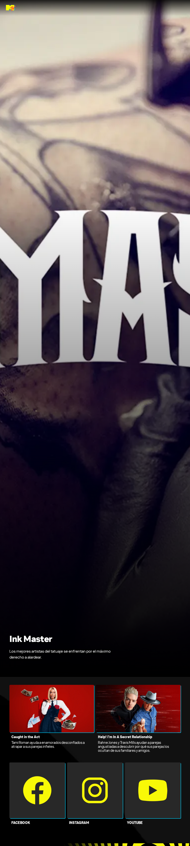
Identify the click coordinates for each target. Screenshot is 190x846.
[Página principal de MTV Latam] (11, 8)
